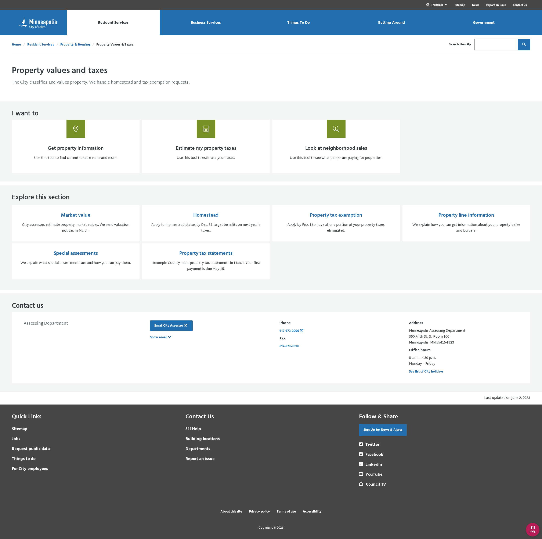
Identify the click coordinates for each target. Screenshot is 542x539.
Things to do (24, 459)
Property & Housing (75, 44)
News (475, 5)
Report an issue (200, 459)
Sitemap (460, 5)
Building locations (202, 439)
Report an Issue (496, 5)
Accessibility (312, 511)
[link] (437, 5)
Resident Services (40, 44)
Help (193, 429)
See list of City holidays (426, 371)
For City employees (30, 469)
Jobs (16, 439)
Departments (197, 449)
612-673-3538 (289, 346)
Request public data (31, 449)
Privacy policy (259, 511)
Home (16, 44)
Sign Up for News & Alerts (383, 430)
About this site (231, 511)
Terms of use (286, 511)
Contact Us (520, 5)
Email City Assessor (168, 325)
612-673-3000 (289, 331)
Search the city (460, 44)
